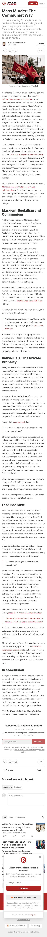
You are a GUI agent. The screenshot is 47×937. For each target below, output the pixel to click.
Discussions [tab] (20, 817)
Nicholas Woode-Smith (16, 42)
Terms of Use (35, 747)
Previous (9, 770)
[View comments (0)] (10, 50)
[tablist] (12, 787)
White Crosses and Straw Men (17, 824)
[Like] (4, 50)
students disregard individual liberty (26, 154)
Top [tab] (4, 817)
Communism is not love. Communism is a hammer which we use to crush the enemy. (24, 620)
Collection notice (23, 920)
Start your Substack (17, 926)
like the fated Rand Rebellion (29, 300)
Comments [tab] (7, 787)
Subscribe (33, 3)
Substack (11, 932)
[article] (23, 830)
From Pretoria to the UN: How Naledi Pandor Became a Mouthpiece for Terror (16, 845)
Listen (41, 44)
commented (19, 422)
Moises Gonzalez (22, 86)
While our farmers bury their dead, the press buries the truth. (16, 828)
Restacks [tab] (17, 787)
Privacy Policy (27, 908)
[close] (40, 857)
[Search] (42, 817)
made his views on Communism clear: (25, 612)
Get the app (35, 926)
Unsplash (34, 86)
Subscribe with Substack (25, 897)
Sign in (42, 3)
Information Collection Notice (25, 750)
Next (39, 770)
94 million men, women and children (20, 98)
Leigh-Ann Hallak (19, 833)
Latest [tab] (11, 817)
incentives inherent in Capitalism (21, 648)
